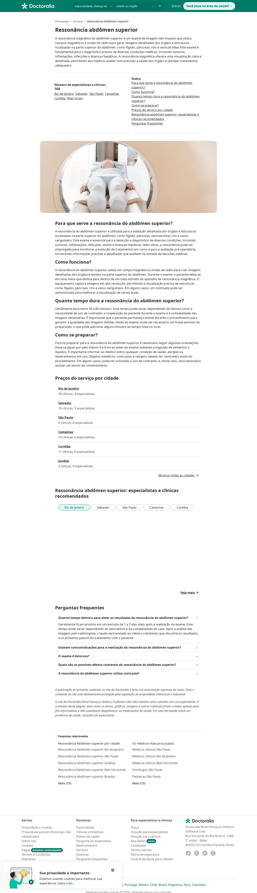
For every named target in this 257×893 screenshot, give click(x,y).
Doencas (82, 854)
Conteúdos (138, 845)
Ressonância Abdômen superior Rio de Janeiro (91, 749)
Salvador (81, 94)
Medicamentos (86, 845)
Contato (27, 845)
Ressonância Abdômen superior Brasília (86, 776)
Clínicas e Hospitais (89, 832)
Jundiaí (63, 461)
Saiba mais (65, 883)
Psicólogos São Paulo (147, 770)
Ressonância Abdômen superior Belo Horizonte (92, 770)
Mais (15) (64, 783)
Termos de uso (141, 850)
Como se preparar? (145, 105)
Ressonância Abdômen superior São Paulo (88, 756)
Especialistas (85, 827)
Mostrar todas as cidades (176, 475)
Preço (135, 827)
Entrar (176, 6)
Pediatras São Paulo (146, 776)
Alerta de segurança (145, 854)
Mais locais (75, 98)
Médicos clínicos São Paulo (151, 749)
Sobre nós (29, 841)
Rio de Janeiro (64, 94)
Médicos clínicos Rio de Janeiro (154, 756)
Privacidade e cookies (37, 827)
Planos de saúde (88, 836)
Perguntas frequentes (147, 123)
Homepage (62, 21)
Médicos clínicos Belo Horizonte (155, 763)
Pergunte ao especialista (93, 841)
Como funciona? (143, 92)
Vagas (41, 850)
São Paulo (96, 94)
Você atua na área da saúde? (207, 6)
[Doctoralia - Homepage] (45, 6)
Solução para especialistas (149, 832)
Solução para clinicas (145, 836)
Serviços (78, 21)
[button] (128, 618)
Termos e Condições (36, 854)
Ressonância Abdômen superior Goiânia (86, 763)
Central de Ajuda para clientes (152, 859)
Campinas (112, 94)
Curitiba (60, 98)
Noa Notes (143, 841)
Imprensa (28, 859)
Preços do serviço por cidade (152, 110)
